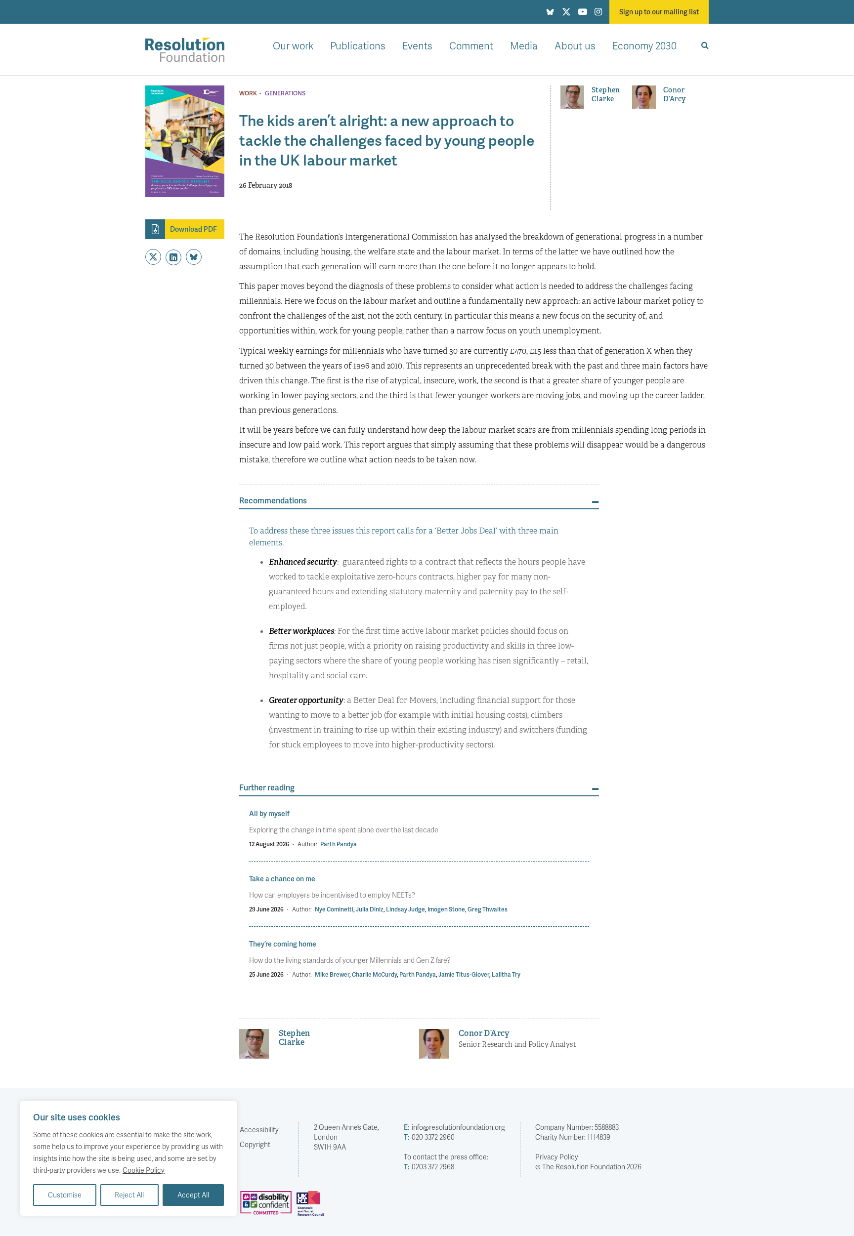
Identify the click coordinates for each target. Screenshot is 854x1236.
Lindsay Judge (405, 909)
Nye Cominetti (334, 909)
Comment (471, 45)
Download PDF (193, 229)
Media (524, 45)
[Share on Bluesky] (194, 257)
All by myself (269, 813)
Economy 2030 (644, 45)
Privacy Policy (556, 1156)
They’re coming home (282, 943)
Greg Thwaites (488, 909)
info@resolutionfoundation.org (454, 1127)
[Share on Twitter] (153, 257)
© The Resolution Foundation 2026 (588, 1166)
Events (417, 45)
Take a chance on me (282, 878)
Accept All (193, 1194)
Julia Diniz (370, 909)
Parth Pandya (338, 844)
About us (575, 45)
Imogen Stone (446, 909)
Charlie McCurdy (374, 974)
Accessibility (259, 1129)
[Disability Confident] (268, 1207)
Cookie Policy (144, 1170)
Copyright (255, 1144)
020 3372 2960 (429, 1137)
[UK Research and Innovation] (312, 1207)
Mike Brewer (332, 974)
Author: (307, 844)
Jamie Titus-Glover (463, 974)
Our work (293, 45)
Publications (357, 45)
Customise (65, 1194)
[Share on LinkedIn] (173, 257)
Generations (285, 93)
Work (248, 93)
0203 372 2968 (429, 1166)
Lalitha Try (506, 974)
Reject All (129, 1194)
